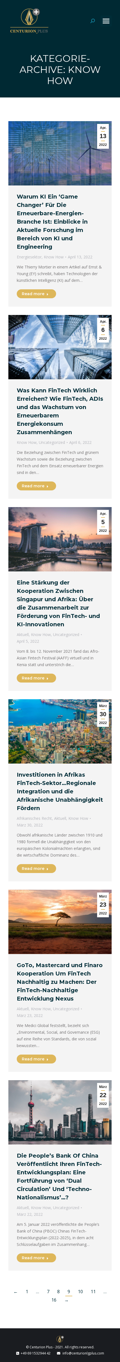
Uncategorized (52, 442)
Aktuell (23, 634)
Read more (33, 293)
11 (93, 1291)
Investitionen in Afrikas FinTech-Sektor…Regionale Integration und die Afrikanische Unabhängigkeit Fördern (60, 791)
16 (53, 1300)
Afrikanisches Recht (34, 818)
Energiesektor (29, 257)
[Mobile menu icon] (106, 21)
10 (80, 1291)
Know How (54, 257)
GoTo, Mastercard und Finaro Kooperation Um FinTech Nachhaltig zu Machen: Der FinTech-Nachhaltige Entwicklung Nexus (60, 982)
